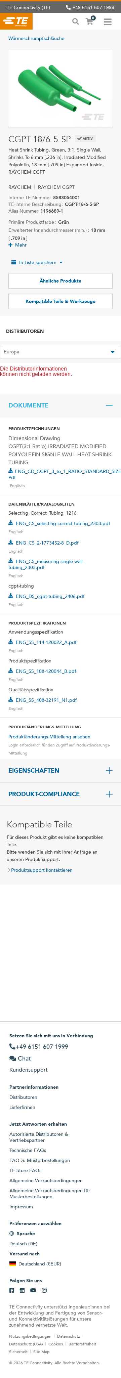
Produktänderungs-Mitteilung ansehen (49, 737)
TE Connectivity (16, 21)
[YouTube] (33, 1291)
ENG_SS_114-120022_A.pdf (46, 642)
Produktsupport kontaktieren (42, 870)
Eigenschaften (33, 770)
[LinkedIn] (22, 1291)
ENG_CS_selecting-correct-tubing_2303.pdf (63, 523)
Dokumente (28, 405)
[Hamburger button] (108, 21)
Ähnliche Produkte (60, 281)
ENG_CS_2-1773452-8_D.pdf (47, 543)
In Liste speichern (38, 262)
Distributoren (23, 1097)
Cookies (55, 1343)
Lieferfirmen (22, 1107)
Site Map (41, 1351)
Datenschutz (68, 1336)
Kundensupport (28, 1069)
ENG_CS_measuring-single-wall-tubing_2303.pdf (46, 564)
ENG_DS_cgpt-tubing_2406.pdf (50, 596)
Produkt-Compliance (44, 794)
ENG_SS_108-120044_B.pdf (46, 671)
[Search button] (75, 21)
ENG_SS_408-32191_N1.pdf (46, 700)
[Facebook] (11, 1291)
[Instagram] (44, 1291)
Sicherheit (18, 1351)
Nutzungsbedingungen (30, 1336)
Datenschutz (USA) (26, 1343)
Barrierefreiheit (82, 1343)
